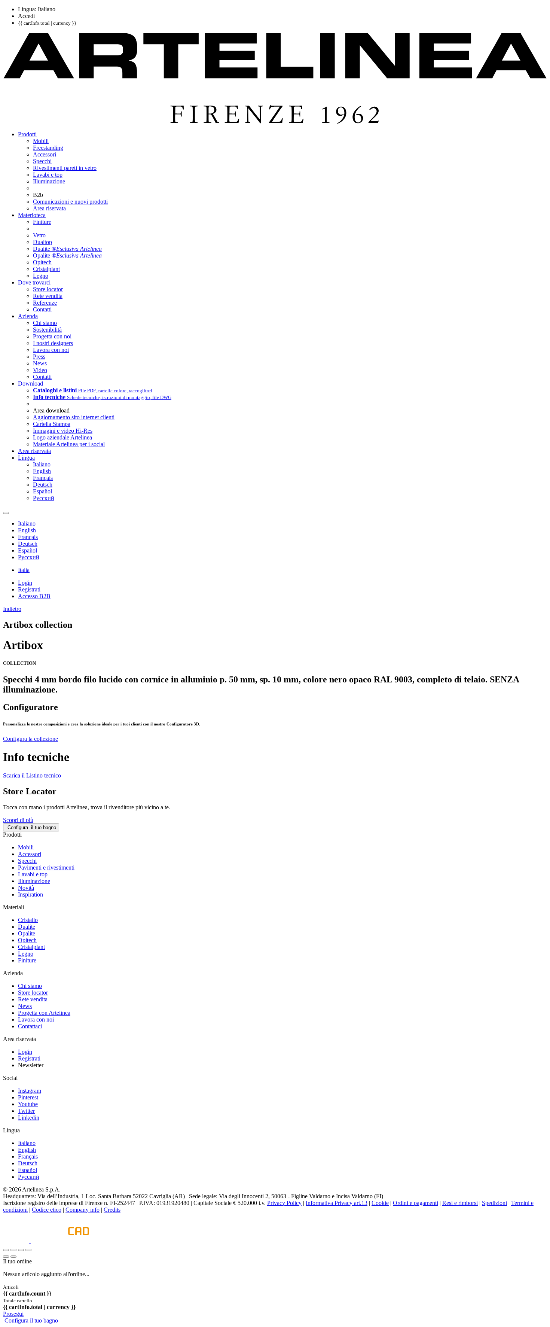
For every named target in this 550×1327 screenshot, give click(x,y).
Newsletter (30, 1065)
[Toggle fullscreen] (21, 1250)
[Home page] (275, 121)
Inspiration (30, 894)
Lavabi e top (33, 874)
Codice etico (46, 1209)
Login (25, 1051)
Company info (82, 1209)
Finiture (27, 960)
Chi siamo (30, 986)
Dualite (26, 926)
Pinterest (28, 1097)
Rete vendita (33, 999)
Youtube (28, 1104)
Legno (25, 953)
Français (28, 1156)
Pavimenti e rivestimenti (46, 867)
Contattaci (30, 1026)
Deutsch (27, 1163)
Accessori (29, 854)
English (27, 1150)
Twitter (26, 1111)
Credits (112, 1209)
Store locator (33, 992)
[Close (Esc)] (6, 1250)
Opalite (26, 933)
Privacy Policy (284, 1203)
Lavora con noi (36, 1019)
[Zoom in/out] (28, 1250)
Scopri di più (18, 820)
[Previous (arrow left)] (6, 1257)
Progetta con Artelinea (44, 1013)
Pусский (28, 1177)
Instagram (29, 1090)
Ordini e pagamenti (415, 1203)
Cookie (380, 1203)
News (25, 1006)
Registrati (29, 1058)
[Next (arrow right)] (13, 1257)
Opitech (27, 940)
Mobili (26, 847)
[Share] (13, 1250)
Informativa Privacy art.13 (336, 1203)
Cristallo (28, 920)
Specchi (27, 861)
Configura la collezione (30, 739)
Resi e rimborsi (460, 1203)
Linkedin (28, 1117)
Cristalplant (31, 947)
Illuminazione (34, 881)
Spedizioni (494, 1203)
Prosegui (13, 1314)
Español (27, 1170)
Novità (26, 888)
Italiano (27, 1143)
